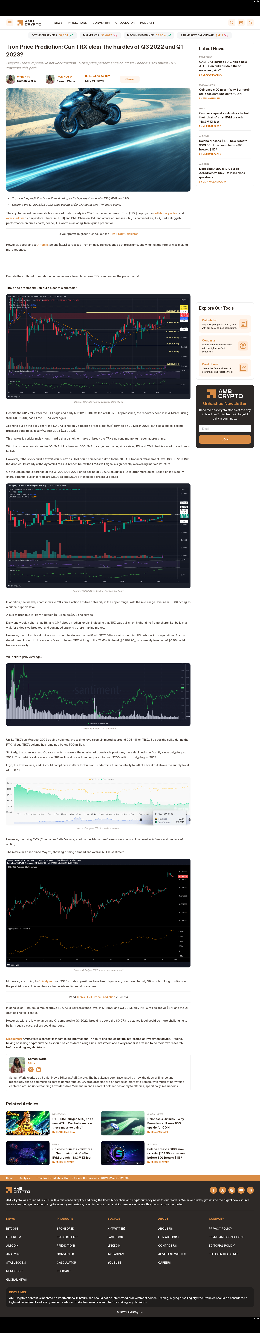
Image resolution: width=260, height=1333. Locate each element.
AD (255, 1)
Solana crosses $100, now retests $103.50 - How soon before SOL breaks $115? (166, 1153)
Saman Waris (26, 81)
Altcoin (152, 1144)
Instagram (116, 1254)
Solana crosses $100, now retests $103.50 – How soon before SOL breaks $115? (223, 145)
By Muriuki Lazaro (63, 1162)
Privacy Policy (220, 1228)
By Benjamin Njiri (157, 1132)
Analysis (13, 1254)
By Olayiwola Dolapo (212, 181)
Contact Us (167, 1245)
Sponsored (65, 1228)
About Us (165, 1228)
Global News (155, 1114)
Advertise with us (172, 1254)
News (58, 22)
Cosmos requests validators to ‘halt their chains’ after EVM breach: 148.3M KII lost (224, 117)
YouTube (114, 1262)
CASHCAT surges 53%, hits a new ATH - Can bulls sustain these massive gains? (73, 1123)
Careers (164, 1262)
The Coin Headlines (224, 1254)
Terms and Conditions (226, 1237)
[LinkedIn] (38, 1069)
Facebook (115, 1237)
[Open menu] (9, 22)
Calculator (125, 22)
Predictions (77, 22)
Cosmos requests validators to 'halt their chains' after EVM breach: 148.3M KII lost (72, 1153)
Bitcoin (12, 1228)
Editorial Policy (222, 1245)
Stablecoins (16, 1262)
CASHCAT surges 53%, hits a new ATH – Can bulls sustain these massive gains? (223, 66)
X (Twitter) (116, 1228)
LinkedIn (114, 1245)
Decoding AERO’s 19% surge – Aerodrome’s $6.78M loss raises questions (222, 173)
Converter (101, 22)
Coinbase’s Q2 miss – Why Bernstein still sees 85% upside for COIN (165, 1123)
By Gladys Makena (63, 1132)
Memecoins (59, 1114)
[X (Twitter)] (31, 1069)
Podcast (147, 22)
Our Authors (168, 1237)
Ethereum (13, 1237)
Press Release (67, 1237)
